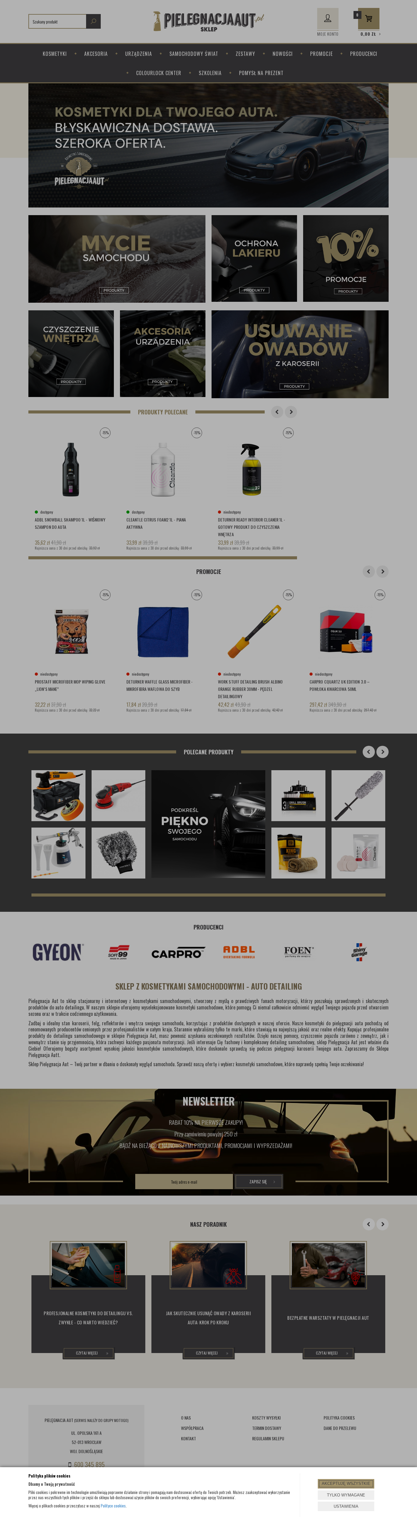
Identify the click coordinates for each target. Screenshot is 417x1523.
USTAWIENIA (346, 1506)
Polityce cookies (113, 1506)
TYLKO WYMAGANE (346, 1495)
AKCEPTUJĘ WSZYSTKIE (346, 1483)
